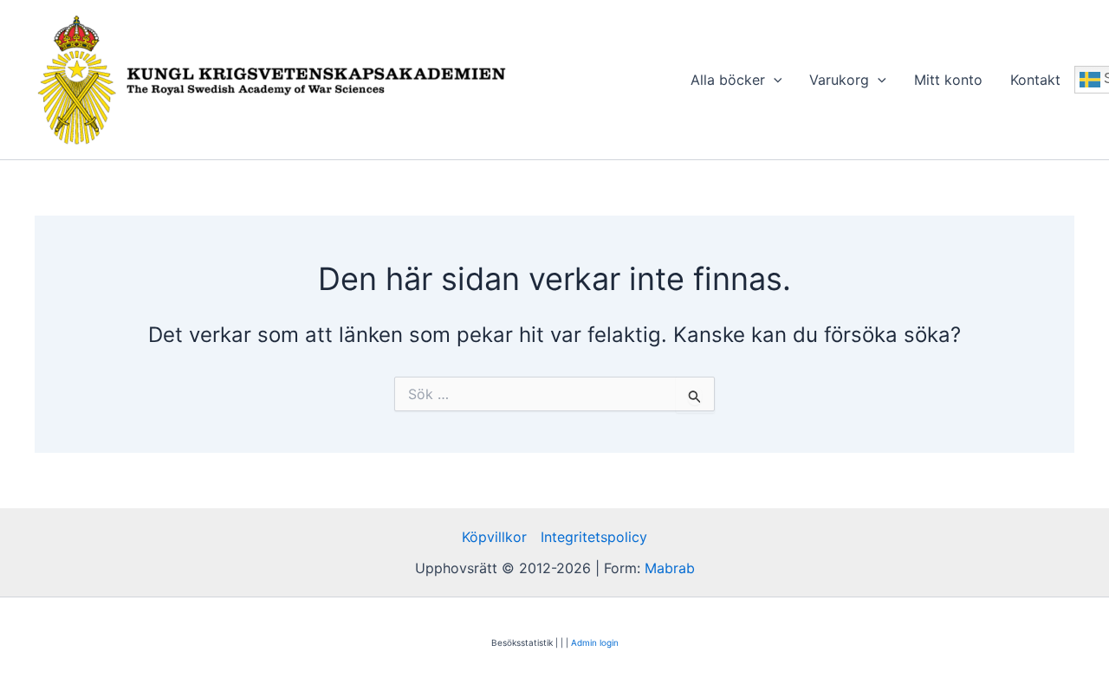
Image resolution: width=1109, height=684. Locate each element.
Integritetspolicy (594, 536)
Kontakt (1035, 79)
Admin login (595, 642)
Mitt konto (948, 79)
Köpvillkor (494, 536)
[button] (773, 79)
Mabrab (670, 568)
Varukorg (839, 79)
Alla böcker (728, 79)
